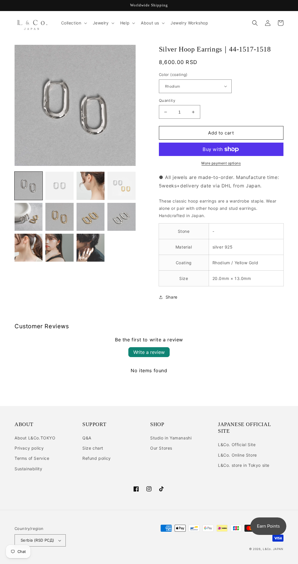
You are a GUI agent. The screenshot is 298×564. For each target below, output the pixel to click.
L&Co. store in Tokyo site (243, 465)
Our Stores (161, 448)
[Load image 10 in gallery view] (59, 248)
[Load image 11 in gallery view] (90, 248)
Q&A (86, 437)
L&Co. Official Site (237, 444)
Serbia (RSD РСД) (37, 540)
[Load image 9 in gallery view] (28, 248)
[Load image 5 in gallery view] (28, 217)
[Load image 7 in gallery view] (90, 217)
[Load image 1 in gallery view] (28, 186)
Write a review (149, 352)
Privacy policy (29, 448)
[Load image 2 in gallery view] (59, 186)
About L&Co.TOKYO (35, 437)
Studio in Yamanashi (170, 437)
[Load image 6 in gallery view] (59, 217)
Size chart (92, 448)
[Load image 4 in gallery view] (121, 186)
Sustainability (28, 468)
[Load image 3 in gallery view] (90, 186)
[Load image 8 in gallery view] (121, 217)
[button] (73, 23)
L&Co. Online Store (237, 455)
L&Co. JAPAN (273, 549)
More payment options (221, 163)
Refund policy (96, 458)
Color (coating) (173, 74)
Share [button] (172, 297)
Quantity (167, 100)
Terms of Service (32, 458)
